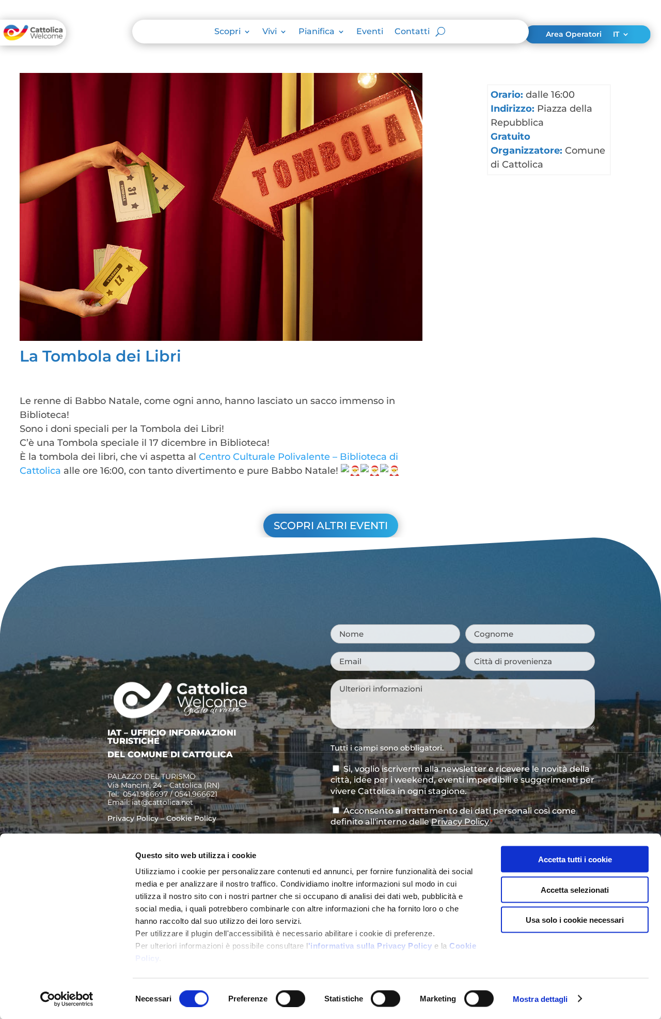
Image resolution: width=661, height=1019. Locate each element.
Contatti (412, 32)
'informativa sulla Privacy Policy (370, 945)
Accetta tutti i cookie (575, 859)
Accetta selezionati (575, 889)
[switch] (290, 998)
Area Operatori (574, 35)
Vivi (269, 32)
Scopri (227, 32)
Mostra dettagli (540, 998)
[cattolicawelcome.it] (33, 42)
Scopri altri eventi (331, 525)
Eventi (369, 32)
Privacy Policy (133, 818)
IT (616, 35)
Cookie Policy (191, 818)
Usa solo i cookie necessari (575, 920)
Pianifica (316, 32)
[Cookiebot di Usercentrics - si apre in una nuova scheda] (67, 999)
